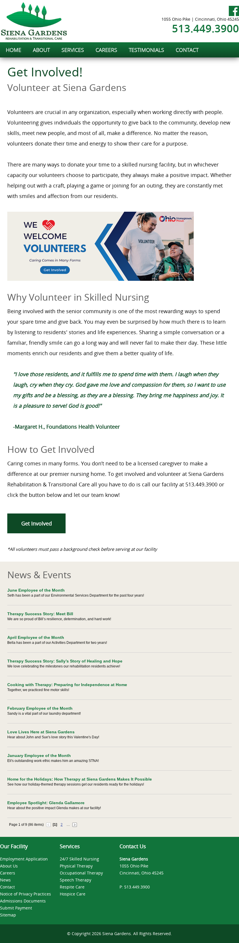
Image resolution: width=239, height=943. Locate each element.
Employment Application (24, 859)
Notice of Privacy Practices (25, 894)
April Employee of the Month (35, 637)
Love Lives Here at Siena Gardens (41, 732)
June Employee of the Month (36, 590)
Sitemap (8, 915)
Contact (7, 887)
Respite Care (72, 887)
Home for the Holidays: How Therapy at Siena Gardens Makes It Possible (79, 779)
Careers (7, 873)
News (5, 880)
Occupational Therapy (81, 873)
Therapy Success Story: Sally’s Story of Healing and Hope (64, 661)
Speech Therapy (75, 880)
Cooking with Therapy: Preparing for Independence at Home (67, 684)
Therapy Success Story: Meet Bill (40, 613)
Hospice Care (72, 894)
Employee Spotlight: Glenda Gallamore (46, 802)
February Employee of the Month (40, 708)
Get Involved (36, 523)
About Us (9, 866)
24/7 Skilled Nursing (79, 859)
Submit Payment (16, 908)
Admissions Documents (23, 901)
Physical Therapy (76, 866)
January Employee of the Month (39, 755)
